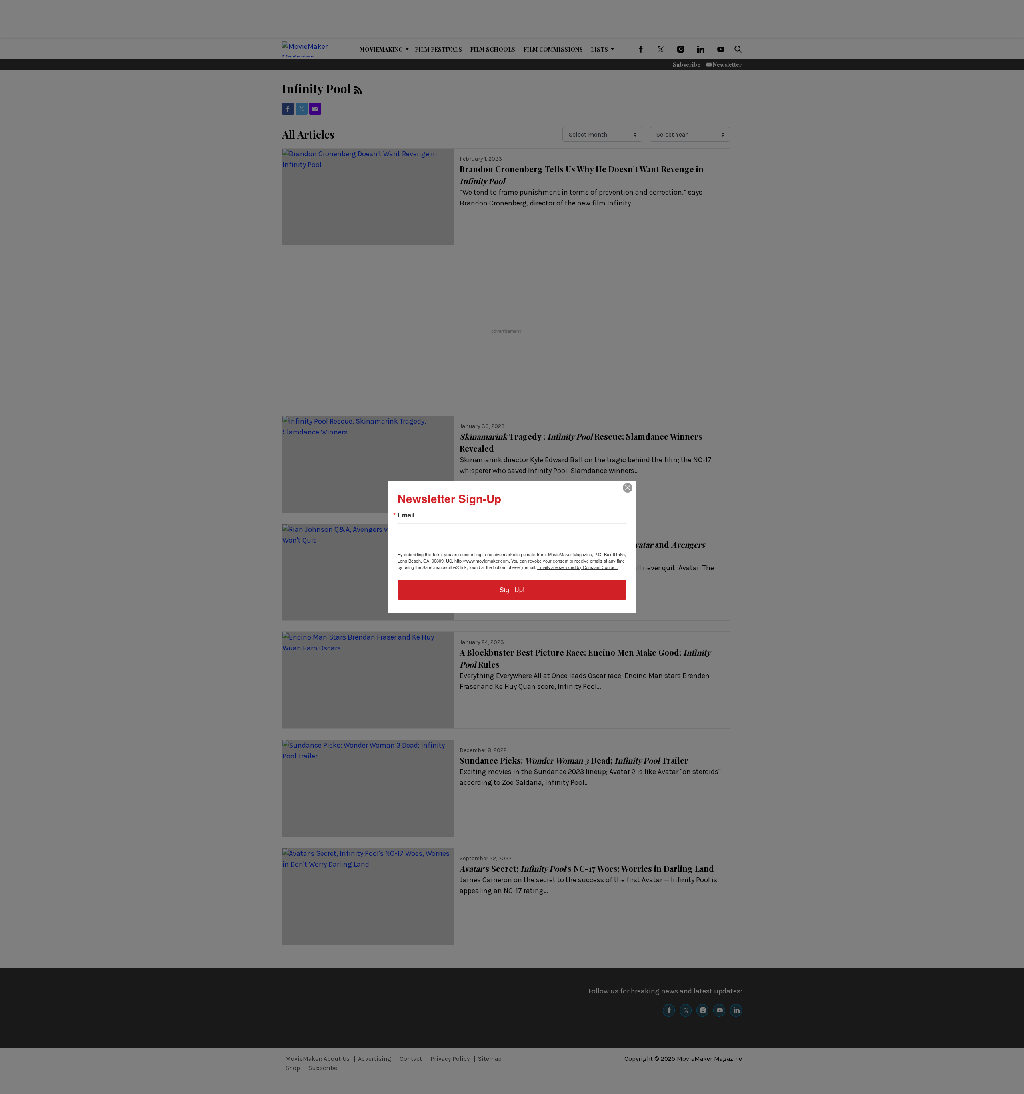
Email (406, 515)
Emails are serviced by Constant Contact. (577, 567)
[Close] (628, 488)
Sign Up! (512, 589)
